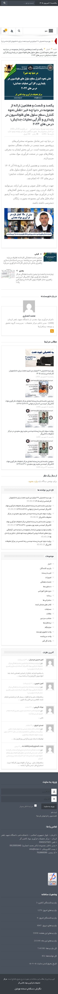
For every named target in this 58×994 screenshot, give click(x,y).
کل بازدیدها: (51, 945)
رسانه (49, 593)
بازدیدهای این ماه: (48, 938)
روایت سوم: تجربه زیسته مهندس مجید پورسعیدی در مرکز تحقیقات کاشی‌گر (31, 429)
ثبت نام (54, 809)
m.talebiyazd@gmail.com (32, 743)
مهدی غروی (38, 722)
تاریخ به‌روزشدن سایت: (46, 960)
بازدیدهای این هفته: (47, 930)
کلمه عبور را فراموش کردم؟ (46, 813)
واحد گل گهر (46, 638)
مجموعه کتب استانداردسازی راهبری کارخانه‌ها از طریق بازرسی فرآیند (24, 709)
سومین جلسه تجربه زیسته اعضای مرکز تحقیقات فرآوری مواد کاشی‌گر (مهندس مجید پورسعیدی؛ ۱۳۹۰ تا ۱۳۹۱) (30, 459)
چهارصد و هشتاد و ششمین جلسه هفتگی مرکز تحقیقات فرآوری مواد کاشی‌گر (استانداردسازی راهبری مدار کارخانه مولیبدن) (24, 663)
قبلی (37, 251)
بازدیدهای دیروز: (49, 922)
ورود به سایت (49, 803)
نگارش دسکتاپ (34, 985)
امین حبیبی (39, 680)
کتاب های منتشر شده (43, 602)
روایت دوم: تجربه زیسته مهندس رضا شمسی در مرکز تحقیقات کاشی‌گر (28, 540)
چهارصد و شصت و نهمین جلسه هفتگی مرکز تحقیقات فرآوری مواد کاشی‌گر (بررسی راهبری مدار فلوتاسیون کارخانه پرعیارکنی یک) (35, 275)
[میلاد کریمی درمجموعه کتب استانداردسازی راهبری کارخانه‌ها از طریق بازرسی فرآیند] (50, 708)
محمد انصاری (35, 129)
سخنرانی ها (42, 131)
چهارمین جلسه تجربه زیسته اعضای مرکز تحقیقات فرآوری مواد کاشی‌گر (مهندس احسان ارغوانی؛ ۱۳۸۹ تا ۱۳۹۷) (29, 399)
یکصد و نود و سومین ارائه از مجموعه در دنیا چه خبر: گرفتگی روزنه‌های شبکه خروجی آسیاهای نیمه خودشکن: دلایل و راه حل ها (28, 530)
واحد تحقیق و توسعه (43, 629)
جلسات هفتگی (45, 579)
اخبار (49, 131)
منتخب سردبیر (45, 615)
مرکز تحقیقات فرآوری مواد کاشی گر (21, 978)
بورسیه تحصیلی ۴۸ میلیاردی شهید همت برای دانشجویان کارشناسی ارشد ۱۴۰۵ (31, 368)
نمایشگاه (48, 624)
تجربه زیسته (46, 570)
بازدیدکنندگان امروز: (47, 915)
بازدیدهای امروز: (49, 907)
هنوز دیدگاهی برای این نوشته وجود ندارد (22, 131)
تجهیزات (48, 574)
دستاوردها (47, 583)
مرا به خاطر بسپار (26, 803)
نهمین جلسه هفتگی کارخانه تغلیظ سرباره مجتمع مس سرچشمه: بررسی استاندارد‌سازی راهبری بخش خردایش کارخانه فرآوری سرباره (22, 257)
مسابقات (48, 606)
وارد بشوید (33, 478)
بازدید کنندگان (45, 565)
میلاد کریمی (38, 704)
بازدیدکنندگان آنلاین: (47, 900)
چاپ (34, 134)
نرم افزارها (47, 620)
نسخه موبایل (20, 985)
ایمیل (25, 134)
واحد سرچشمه (45, 633)
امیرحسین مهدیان (36, 656)
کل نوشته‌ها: (51, 953)
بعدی (21, 268)
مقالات (48, 611)
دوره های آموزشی (44, 588)
